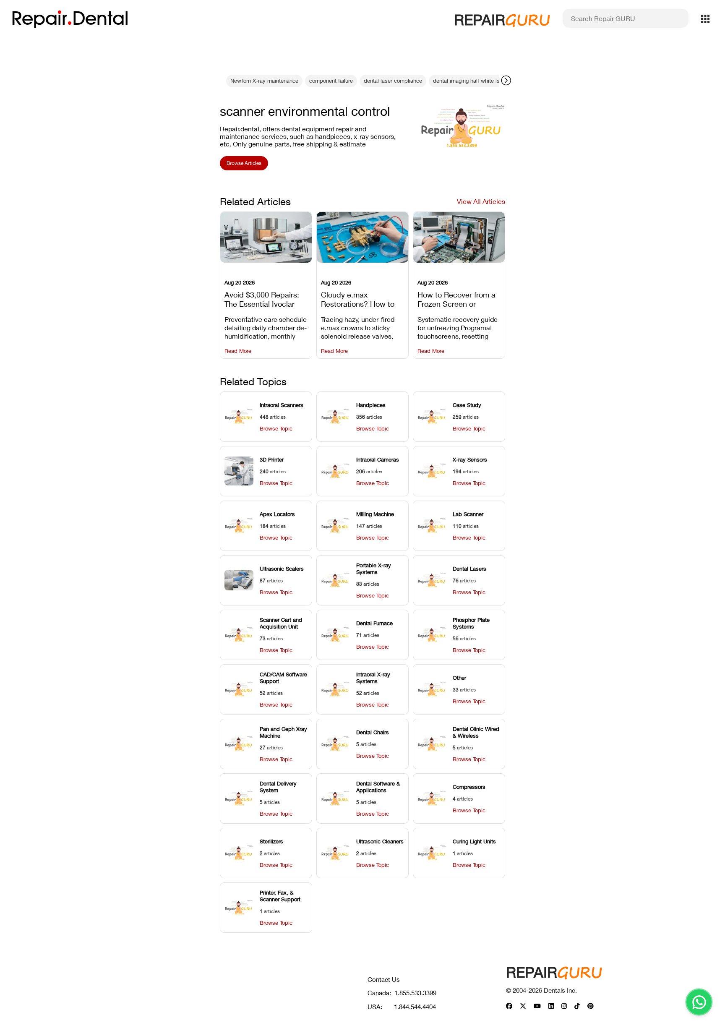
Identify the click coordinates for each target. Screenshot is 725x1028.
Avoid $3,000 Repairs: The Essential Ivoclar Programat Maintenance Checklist (265, 298)
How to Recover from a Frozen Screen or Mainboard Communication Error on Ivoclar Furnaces (458, 298)
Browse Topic (276, 428)
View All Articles (481, 201)
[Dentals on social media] (509, 1006)
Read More (237, 351)
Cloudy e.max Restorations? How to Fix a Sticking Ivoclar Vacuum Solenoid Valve (361, 298)
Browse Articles (244, 163)
